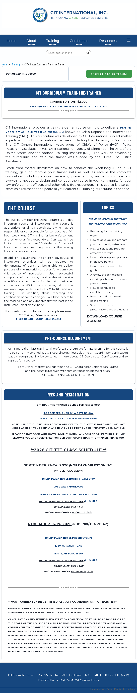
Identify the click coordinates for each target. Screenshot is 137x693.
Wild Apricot (108, 689)
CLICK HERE (91, 501)
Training (16, 64)
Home (4, 64)
